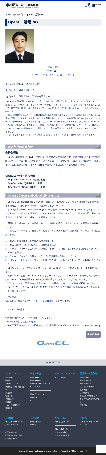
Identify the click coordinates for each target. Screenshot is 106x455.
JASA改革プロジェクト (89, 396)
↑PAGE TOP (93, 334)
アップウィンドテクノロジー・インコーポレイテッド (53, 75)
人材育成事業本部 (87, 387)
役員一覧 (9, 396)
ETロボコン (35, 387)
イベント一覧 (60, 377)
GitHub (47, 301)
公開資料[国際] (11, 432)
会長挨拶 (9, 380)
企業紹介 (33, 425)
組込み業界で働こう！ (64, 429)
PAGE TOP (54, 362)
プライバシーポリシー (89, 422)
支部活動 (83, 405)
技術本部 (18, 14)
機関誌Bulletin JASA (13, 422)
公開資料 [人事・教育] (14, 435)
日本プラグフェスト (38, 394)
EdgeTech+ (34, 377)
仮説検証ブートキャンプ (40, 383)
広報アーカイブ (11, 425)
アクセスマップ (11, 383)
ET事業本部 (84, 393)
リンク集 (83, 425)
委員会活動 (84, 377)
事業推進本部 (85, 380)
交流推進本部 (85, 383)
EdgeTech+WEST (37, 380)
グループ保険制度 (12, 405)
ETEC (32, 400)
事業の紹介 (9, 399)
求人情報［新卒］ (62, 432)
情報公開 (9, 408)
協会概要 (9, 377)
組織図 (8, 402)
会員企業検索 (35, 422)
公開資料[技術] (11, 439)
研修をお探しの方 (62, 422)
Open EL (33, 397)
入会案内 (9, 393)
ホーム (8, 14)
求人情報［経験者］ (63, 435)
